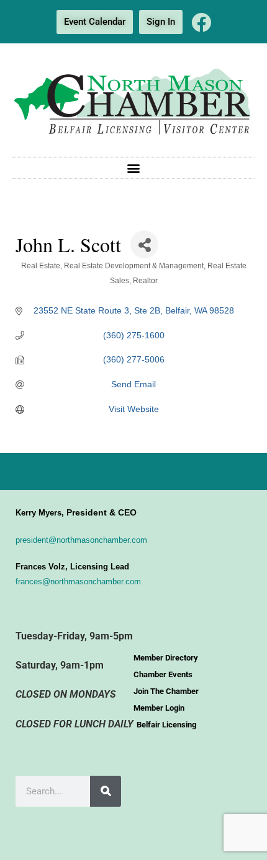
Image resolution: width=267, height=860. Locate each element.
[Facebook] (201, 22)
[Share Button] (144, 244)
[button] (134, 167)
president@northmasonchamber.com (81, 540)
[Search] (105, 791)
